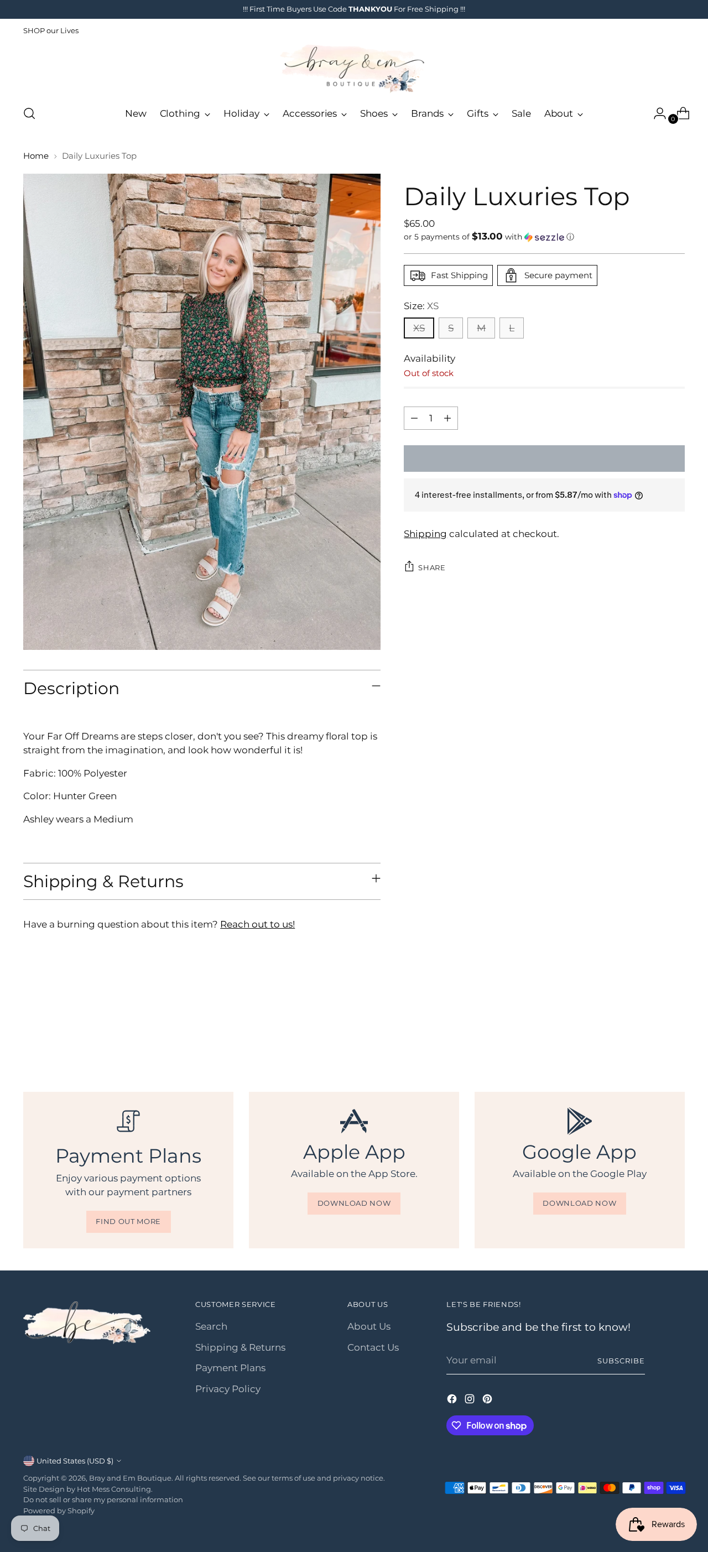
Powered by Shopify (59, 1510)
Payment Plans (230, 1367)
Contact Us (373, 1347)
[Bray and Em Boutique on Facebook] (453, 1401)
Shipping (425, 533)
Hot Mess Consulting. (115, 1489)
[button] (544, 236)
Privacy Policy (228, 1388)
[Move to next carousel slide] (675, 1031)
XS (419, 328)
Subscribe (621, 1360)
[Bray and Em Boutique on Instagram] (470, 1401)
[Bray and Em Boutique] (354, 69)
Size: (421, 305)
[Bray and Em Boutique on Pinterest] (488, 1401)
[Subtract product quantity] (414, 418)
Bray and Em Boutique (130, 1477)
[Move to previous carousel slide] (650, 1032)
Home (36, 155)
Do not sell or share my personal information (103, 1499)
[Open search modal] (29, 113)
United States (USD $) (75, 1460)
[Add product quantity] (447, 418)
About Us (369, 1326)
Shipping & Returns (240, 1347)
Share (431, 567)
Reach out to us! (257, 924)
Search (211, 1326)
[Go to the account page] (655, 113)
